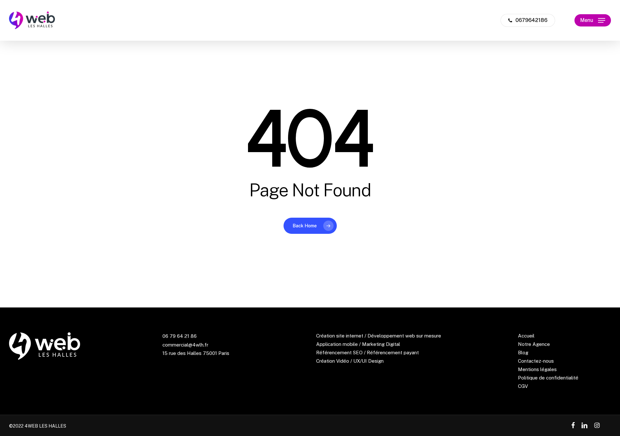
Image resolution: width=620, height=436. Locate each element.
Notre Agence (534, 344)
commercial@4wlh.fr (185, 345)
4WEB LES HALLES (45, 426)
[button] (592, 20)
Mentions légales (537, 369)
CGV (523, 386)
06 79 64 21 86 (179, 336)
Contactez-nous (536, 361)
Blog (523, 352)
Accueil (526, 335)
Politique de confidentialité (548, 377)
